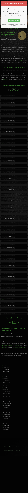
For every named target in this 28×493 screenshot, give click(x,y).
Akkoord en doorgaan (14, 20)
